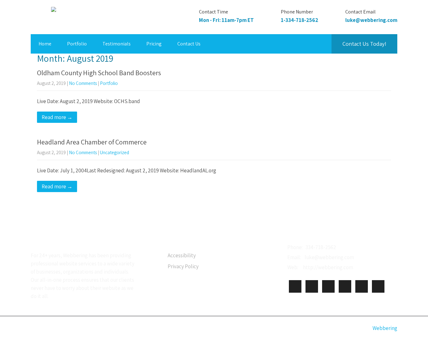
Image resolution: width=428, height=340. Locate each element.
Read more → (57, 117)
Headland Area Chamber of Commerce (92, 142)
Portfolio (77, 43)
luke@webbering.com (371, 20)
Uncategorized (114, 152)
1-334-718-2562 (299, 20)
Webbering (385, 328)
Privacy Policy (183, 266)
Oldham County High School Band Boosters (99, 72)
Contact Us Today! (364, 43)
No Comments (83, 83)
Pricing (154, 43)
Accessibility (182, 255)
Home (45, 43)
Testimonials (116, 43)
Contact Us (189, 43)
